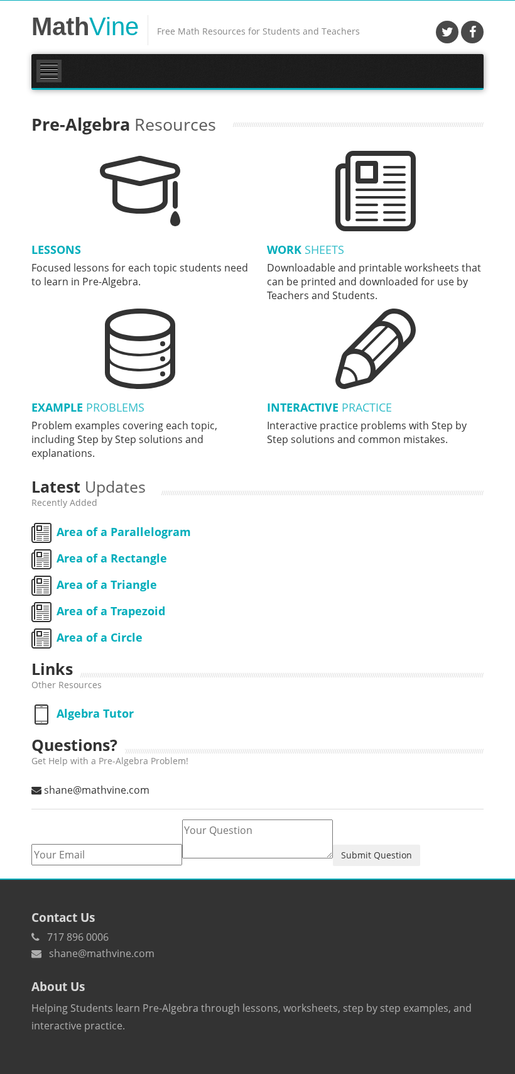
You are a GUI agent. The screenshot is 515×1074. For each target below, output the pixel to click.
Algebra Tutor (95, 713)
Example (87, 407)
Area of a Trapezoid (111, 610)
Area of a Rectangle (112, 558)
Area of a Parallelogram (124, 531)
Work (305, 249)
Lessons (56, 249)
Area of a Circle (100, 637)
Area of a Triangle (107, 584)
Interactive (329, 407)
